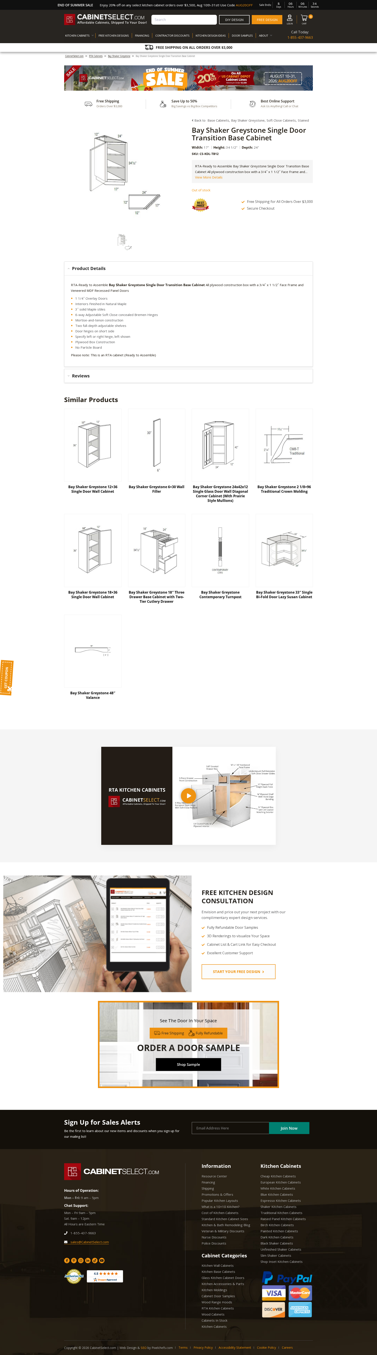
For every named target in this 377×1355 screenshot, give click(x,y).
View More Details (209, 177)
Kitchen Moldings (214, 1290)
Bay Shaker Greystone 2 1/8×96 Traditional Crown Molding (284, 489)
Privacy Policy (203, 1347)
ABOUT (263, 35)
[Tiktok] (95, 1260)
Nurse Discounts (214, 1237)
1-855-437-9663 (300, 37)
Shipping (208, 1188)
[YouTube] (102, 1260)
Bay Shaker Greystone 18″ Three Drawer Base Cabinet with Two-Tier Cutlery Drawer (156, 597)
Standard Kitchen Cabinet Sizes (225, 1219)
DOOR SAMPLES (242, 35)
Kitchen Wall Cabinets (218, 1265)
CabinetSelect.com (74, 56)
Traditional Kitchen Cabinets (281, 1213)
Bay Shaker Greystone (119, 56)
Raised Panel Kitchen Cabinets (283, 1219)
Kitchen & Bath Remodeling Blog (226, 1225)
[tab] (188, 268)
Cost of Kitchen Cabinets (220, 1213)
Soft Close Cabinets (281, 120)
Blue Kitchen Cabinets (276, 1194)
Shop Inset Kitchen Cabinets (281, 1261)
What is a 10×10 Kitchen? (221, 1206)
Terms (183, 1347)
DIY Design (234, 19)
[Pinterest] (74, 1260)
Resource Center (214, 1176)
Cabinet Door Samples (218, 1296)
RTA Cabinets (96, 56)
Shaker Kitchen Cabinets (278, 1206)
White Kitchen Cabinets (277, 1188)
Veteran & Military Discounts (223, 1231)
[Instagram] (81, 1260)
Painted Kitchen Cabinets (279, 1231)
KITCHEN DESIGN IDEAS (211, 35)
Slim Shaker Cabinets (275, 1255)
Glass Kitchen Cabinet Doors (223, 1277)
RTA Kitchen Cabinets (218, 1308)
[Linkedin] (88, 1260)
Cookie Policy (266, 1347)
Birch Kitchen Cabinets (277, 1225)
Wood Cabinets (213, 1314)
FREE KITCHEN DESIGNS (114, 35)
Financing (208, 1182)
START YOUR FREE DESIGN (237, 971)
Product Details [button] (89, 268)
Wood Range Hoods (217, 1302)
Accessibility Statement (235, 1347)
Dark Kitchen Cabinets (276, 1237)
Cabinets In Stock (214, 1320)
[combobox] (184, 20)
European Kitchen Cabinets (280, 1182)
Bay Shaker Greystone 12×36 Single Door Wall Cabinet (92, 489)
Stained (303, 120)
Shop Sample (188, 1064)
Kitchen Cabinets (214, 1326)
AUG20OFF (244, 5)
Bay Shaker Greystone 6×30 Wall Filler (156, 489)
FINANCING (142, 35)
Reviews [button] (81, 376)
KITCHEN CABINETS (77, 35)
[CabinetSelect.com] (105, 19)
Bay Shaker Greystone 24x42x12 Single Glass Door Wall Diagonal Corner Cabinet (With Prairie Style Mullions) (220, 493)
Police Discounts (214, 1243)
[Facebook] (67, 1260)
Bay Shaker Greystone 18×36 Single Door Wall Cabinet (92, 594)
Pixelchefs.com (162, 1348)
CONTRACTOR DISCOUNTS (172, 35)
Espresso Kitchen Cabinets (280, 1200)
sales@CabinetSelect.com (89, 1242)
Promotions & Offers (217, 1194)
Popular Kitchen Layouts (220, 1200)
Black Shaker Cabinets (276, 1243)
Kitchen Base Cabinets (218, 1271)
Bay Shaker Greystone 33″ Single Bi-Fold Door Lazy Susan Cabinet (284, 594)
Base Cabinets (218, 120)
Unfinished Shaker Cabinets (280, 1249)
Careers (287, 1347)
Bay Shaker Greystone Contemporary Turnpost (220, 594)
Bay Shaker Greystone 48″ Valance (92, 695)
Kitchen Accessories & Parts (223, 1284)
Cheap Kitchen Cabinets (278, 1176)
